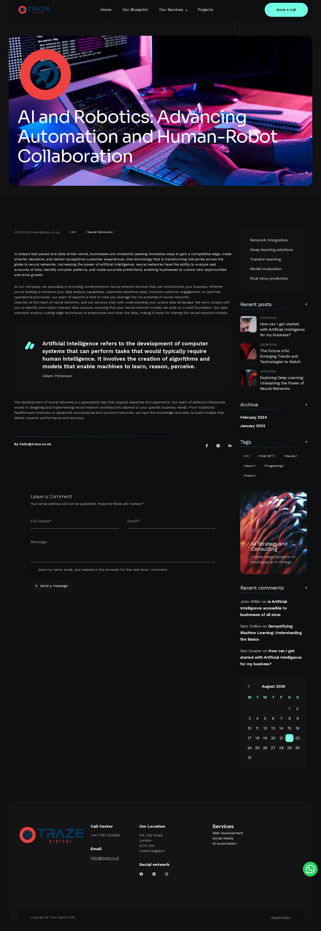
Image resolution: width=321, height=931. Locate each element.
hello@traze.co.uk (46, 232)
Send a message (54, 586)
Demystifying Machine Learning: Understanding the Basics (271, 632)
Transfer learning (265, 259)
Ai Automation (224, 843)
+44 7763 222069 (105, 835)
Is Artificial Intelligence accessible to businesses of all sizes (263, 608)
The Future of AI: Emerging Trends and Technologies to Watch (280, 356)
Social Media (222, 838)
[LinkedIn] (229, 445)
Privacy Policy (280, 917)
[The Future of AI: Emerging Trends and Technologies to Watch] (248, 351)
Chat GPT (267, 456)
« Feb (249, 686)
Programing (274, 465)
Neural (290, 456)
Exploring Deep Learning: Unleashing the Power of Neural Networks (282, 383)
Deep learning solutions (271, 249)
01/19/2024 (22, 232)
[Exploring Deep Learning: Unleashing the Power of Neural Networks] (248, 378)
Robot (249, 475)
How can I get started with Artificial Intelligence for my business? (282, 329)
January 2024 (252, 425)
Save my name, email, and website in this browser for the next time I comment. (103, 570)
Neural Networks (99, 232)
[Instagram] (218, 445)
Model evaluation (265, 268)
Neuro (249, 465)
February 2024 (253, 417)
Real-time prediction (269, 278)
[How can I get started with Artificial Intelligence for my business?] (248, 324)
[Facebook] (207, 445)
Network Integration (269, 240)
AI (72, 232)
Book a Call (286, 10)
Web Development (227, 833)
